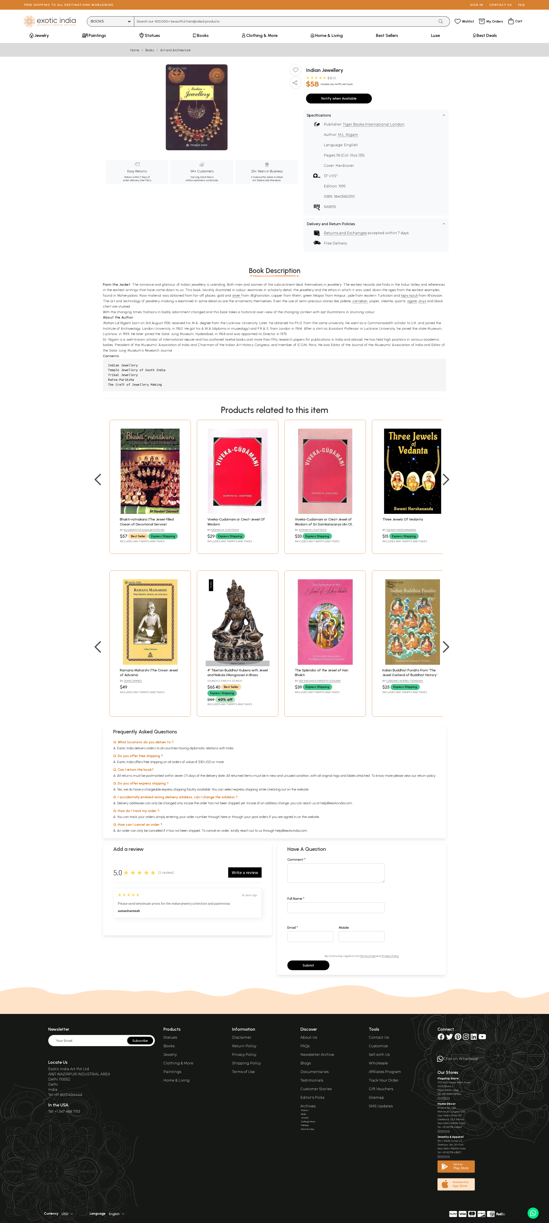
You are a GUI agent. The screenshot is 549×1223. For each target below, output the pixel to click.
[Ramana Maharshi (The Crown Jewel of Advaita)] (150, 664)
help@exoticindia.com (336, 803)
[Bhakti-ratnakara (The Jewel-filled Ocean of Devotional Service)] (150, 513)
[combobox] (284, 21)
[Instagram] (466, 1038)
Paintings (172, 1072)
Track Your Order (384, 1080)
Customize (378, 1046)
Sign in (476, 4)
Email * (292, 928)
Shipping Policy (246, 1063)
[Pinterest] (458, 1038)
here (224, 817)
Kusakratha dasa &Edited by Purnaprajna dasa (142, 531)
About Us (308, 1037)
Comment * (296, 859)
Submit (308, 965)
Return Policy (244, 1046)
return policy (426, 776)
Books (149, 50)
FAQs (304, 1046)
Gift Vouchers (381, 1089)
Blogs (305, 1063)
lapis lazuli (409, 295)
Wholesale (378, 1063)
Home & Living (176, 1080)
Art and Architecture (175, 50)
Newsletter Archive (317, 1055)
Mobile (344, 928)
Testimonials (311, 1080)
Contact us (500, 4)
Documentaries (314, 1072)
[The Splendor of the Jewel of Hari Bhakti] (325, 664)
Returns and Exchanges (345, 233)
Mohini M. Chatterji (225, 529)
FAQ (521, 4)
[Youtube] (482, 1038)
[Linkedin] (474, 1038)
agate (412, 301)
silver (236, 295)
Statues (170, 1037)
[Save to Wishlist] (295, 71)
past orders (260, 817)
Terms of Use (368, 955)
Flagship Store (448, 1078)
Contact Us (379, 1037)
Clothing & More (178, 1063)
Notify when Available (339, 98)
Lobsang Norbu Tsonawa (404, 680)
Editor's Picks (312, 1098)
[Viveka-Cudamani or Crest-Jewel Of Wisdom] (238, 513)
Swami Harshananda (401, 529)
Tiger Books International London (373, 124)
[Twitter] (449, 1038)
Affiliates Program (385, 1072)
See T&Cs (145, 180)
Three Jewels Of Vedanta (402, 519)
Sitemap (376, 1098)
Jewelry (170, 1055)
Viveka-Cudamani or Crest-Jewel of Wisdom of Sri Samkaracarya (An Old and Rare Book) (324, 524)
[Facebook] (440, 1038)
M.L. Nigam (348, 135)
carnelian (360, 301)
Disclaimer (241, 1037)
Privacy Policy (390, 955)
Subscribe (140, 1041)
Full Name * (296, 899)
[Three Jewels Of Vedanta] (413, 513)
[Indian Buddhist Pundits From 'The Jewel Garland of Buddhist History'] (413, 664)
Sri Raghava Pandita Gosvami (320, 680)
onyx (422, 301)
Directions (443, 1097)
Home (134, 50)
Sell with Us (379, 1055)
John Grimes (133, 680)
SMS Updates (381, 1106)
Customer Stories (316, 1089)
